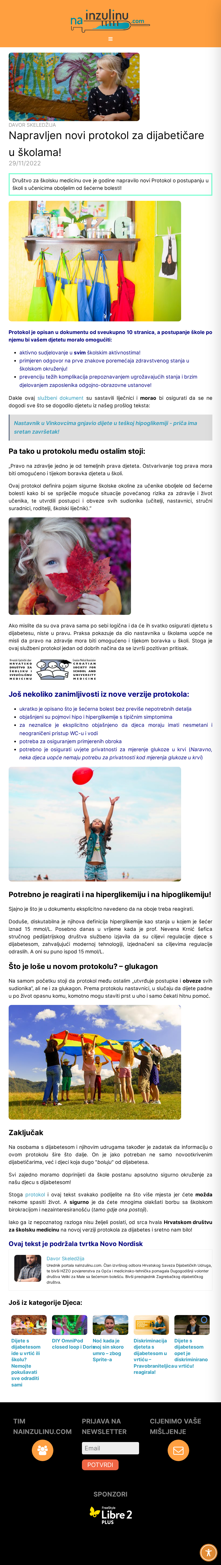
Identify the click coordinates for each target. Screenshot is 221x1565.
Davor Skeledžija (32, 125)
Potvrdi (100, 1464)
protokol (35, 1195)
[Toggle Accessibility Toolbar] (208, 1552)
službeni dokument (60, 398)
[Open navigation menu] (110, 39)
